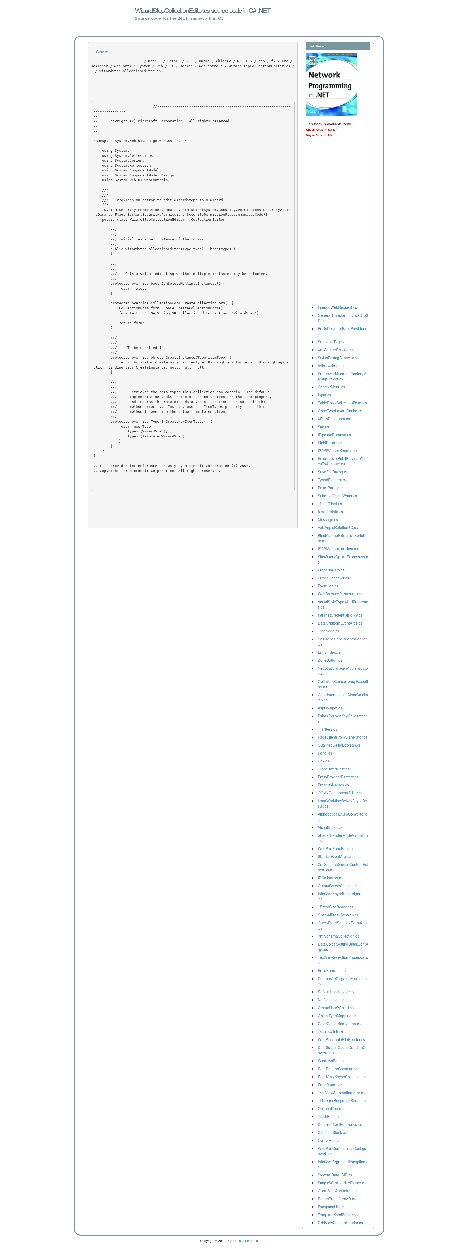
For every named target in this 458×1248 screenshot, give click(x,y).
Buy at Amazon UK (319, 135)
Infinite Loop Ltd (246, 1240)
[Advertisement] (327, 222)
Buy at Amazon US (319, 129)
